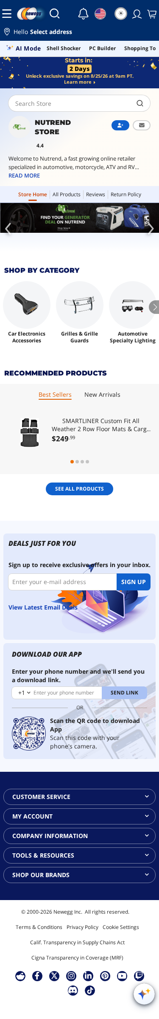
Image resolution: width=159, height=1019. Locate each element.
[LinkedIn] (88, 975)
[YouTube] (122, 975)
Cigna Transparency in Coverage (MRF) (77, 957)
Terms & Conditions (39, 927)
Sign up (133, 582)
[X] (54, 975)
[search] (140, 103)
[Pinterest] (105, 975)
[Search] (55, 13)
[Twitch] (139, 975)
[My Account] (136, 13)
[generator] (79, 218)
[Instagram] (71, 975)
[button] (79, 33)
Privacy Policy (82, 927)
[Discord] (73, 990)
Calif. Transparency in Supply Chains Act (77, 942)
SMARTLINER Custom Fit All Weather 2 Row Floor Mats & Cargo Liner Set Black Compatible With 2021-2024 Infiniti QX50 (101, 425)
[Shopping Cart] (151, 13)
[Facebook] (37, 975)
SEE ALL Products (79, 488)
